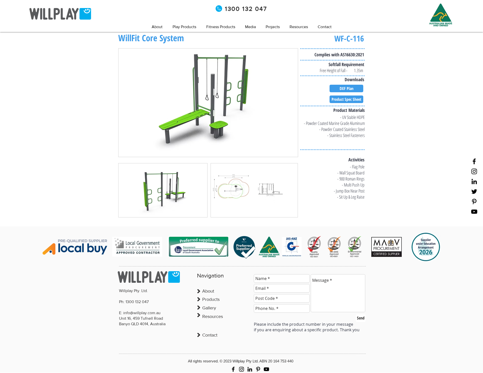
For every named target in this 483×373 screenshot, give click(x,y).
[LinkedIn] (474, 181)
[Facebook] (474, 161)
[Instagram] (474, 171)
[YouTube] (474, 211)
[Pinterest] (474, 201)
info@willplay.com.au (141, 313)
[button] (250, 26)
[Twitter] (474, 191)
